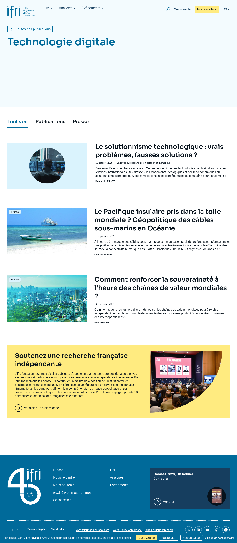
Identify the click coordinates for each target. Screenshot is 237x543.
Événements (91, 8)
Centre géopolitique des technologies (170, 168)
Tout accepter (146, 537)
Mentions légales (37, 529)
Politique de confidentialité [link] (218, 537)
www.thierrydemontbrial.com (92, 529)
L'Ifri (47, 8)
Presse (58, 470)
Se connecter (182, 9)
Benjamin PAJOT (105, 181)
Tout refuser (168, 537)
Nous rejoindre (64, 477)
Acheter (168, 502)
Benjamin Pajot (105, 168)
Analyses (65, 8)
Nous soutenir (207, 9)
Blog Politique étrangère (159, 529)
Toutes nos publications (33, 29)
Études (15, 211)
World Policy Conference (127, 529)
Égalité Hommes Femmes (72, 492)
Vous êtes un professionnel (42, 408)
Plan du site (57, 529)
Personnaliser (191, 537)
